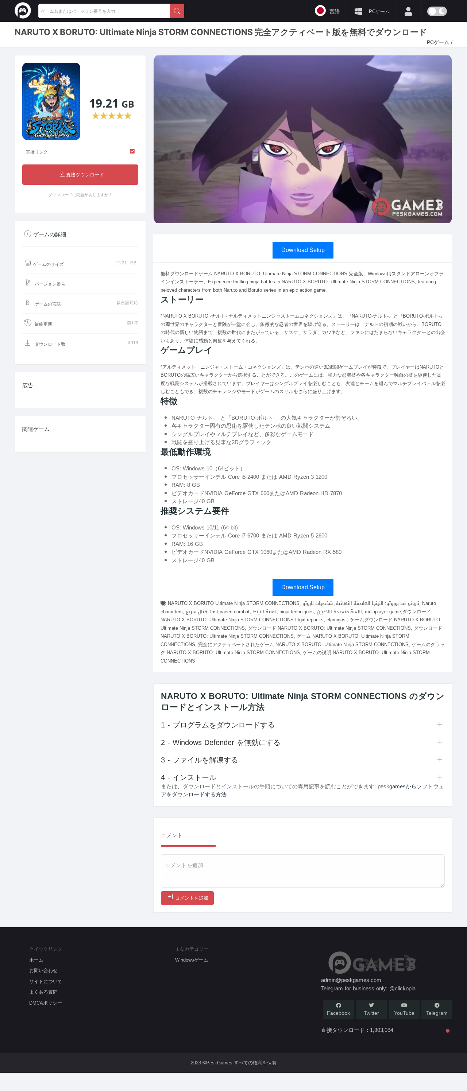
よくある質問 (43, 992)
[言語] (195, 10)
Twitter (371, 1013)
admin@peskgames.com (351, 980)
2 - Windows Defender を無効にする (221, 742)
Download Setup (303, 250)
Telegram (437, 1013)
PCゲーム (439, 42)
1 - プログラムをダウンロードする (218, 725)
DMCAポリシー (45, 1002)
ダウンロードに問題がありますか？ (80, 195)
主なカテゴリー (191, 949)
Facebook (338, 1013)
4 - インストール (188, 777)
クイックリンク (45, 949)
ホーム (36, 959)
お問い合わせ (43, 970)
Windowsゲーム (191, 959)
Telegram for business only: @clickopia (368, 988)
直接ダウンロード (85, 174)
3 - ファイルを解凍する (199, 760)
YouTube (404, 1013)
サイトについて (45, 981)
